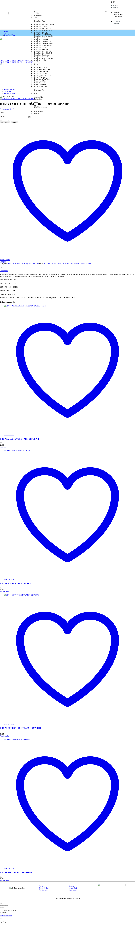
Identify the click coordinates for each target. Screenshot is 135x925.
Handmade (38, 16)
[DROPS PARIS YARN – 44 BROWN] (17, 739)
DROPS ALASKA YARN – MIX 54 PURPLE (20, 439)
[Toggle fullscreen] (3, 905)
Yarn (35, 17)
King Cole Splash (40, 61)
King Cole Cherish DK (15, 263)
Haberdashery (39, 111)
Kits (35, 93)
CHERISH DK (48, 263)
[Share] (5, 905)
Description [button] (4, 271)
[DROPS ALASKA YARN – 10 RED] (17, 450)
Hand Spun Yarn (39, 90)
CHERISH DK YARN (62, 263)
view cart (116, 7)
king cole (73, 263)
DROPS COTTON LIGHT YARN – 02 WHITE (20, 728)
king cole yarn (82, 263)
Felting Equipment (40, 108)
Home (36, 12)
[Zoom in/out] (1, 905)
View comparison (6, 916)
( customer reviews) (7, 109)
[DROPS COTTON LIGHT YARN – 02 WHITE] (21, 595)
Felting (36, 102)
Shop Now (7, 91)
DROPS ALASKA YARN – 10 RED (15, 583)
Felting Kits (38, 99)
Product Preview (9, 89)
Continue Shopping (117, 22)
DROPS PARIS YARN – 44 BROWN (16, 872)
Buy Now (14, 122)
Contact (36, 113)
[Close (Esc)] (7, 905)
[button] (4, 591)
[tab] (67, 271)
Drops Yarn (38, 64)
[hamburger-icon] (106, 11)
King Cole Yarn (39, 21)
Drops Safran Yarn (40, 86)
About (36, 14)
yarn (89, 263)
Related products (9, 93)
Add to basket (5, 122)
